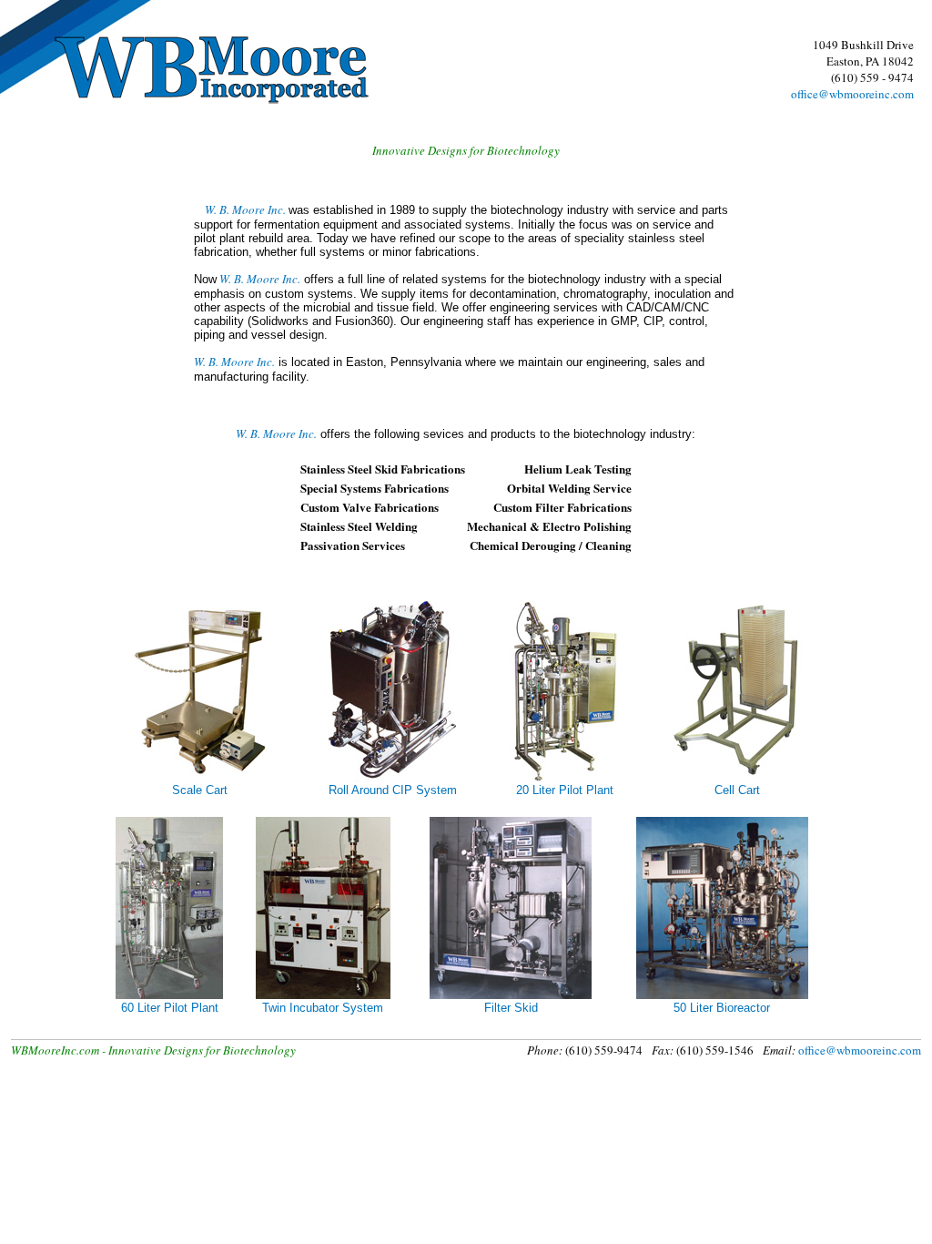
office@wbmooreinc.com (852, 94)
